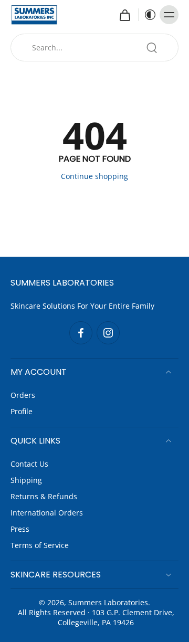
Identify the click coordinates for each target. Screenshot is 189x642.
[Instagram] (108, 332)
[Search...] (151, 47)
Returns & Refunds (43, 496)
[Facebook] (80, 332)
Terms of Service (39, 545)
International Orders (46, 513)
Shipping (26, 480)
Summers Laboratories (108, 602)
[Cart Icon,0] (124, 14)
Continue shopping (94, 176)
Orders (22, 395)
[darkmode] (147, 14)
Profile (21, 411)
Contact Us (29, 464)
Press (19, 529)
